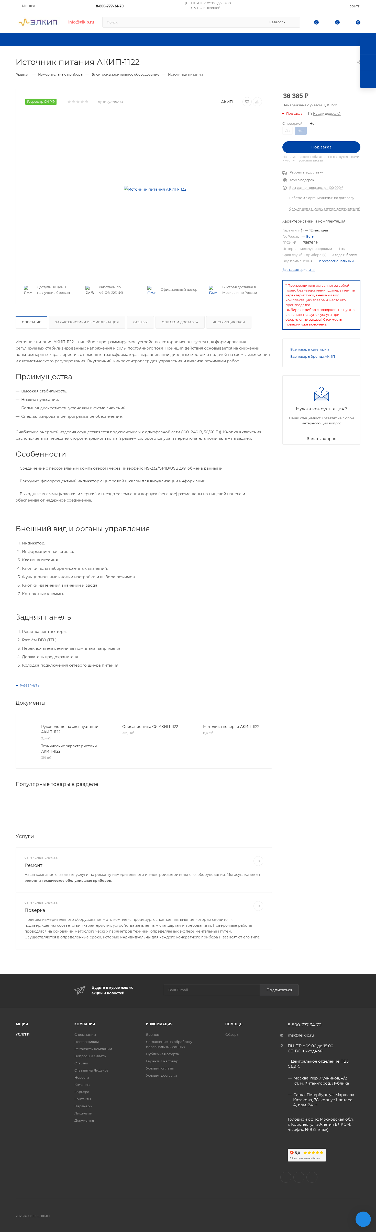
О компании (85, 1034)
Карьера (81, 1092)
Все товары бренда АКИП (312, 356)
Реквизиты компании (93, 1049)
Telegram (311, 1177)
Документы (84, 1120)
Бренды (153, 1034)
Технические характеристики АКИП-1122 (69, 749)
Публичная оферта (162, 1054)
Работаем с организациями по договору (321, 198)
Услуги (23, 1034)
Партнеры (83, 1106)
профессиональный (336, 261)
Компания (84, 1024)
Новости (81, 1077)
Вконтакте (285, 1177)
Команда (82, 1085)
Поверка (35, 910)
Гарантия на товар (162, 1061)
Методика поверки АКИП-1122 (231, 726)
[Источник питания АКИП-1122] (155, 189)
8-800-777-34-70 (110, 6)
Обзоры (232, 1034)
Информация (159, 1024)
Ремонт (33, 865)
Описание (31, 322)
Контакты (82, 1099)
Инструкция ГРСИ (229, 322)
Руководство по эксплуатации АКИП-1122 (69, 729)
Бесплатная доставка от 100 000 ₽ (316, 188)
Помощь (233, 1024)
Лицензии (83, 1113)
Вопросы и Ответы (90, 1056)
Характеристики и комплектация (87, 322)
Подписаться (279, 989)
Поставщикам (86, 1042)
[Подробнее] (258, 861)
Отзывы (140, 322)
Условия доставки (161, 1075)
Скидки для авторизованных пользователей (324, 208)
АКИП (227, 101)
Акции (22, 1024)
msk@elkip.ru (301, 1035)
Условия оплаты (160, 1068)
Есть (310, 236)
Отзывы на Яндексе (91, 1070)
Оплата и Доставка (180, 322)
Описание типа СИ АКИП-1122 (150, 726)
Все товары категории (309, 349)
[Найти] (293, 22)
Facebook (298, 1177)
